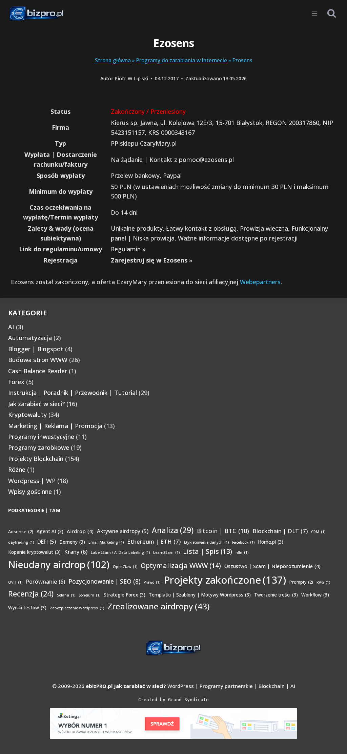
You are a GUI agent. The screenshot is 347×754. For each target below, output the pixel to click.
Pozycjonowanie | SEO (104, 581)
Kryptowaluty (27, 415)
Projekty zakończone (225, 580)
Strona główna (113, 60)
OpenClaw (125, 566)
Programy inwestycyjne (41, 437)
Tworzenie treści (276, 594)
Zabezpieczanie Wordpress (77, 608)
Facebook (243, 542)
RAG (323, 582)
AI (11, 327)
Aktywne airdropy (122, 531)
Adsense (20, 532)
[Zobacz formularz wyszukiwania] (331, 13)
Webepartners (260, 282)
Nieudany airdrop (58, 564)
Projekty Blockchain (35, 459)
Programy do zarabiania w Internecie (181, 60)
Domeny (72, 542)
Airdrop (80, 531)
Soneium (89, 595)
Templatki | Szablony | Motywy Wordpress (200, 594)
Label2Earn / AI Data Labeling (120, 552)
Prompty (301, 582)
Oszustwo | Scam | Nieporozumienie (272, 566)
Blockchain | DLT (280, 531)
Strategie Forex (124, 594)
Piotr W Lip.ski (131, 78)
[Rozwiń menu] (314, 13)
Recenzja (31, 594)
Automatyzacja (30, 338)
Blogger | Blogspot (35, 349)
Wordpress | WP (32, 481)
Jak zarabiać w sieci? (36, 404)
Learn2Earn (166, 552)
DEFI (46, 541)
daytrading (21, 542)
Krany (75, 552)
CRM (318, 531)
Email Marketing (106, 542)
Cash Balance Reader (37, 371)
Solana (66, 595)
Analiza (172, 530)
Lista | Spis (207, 551)
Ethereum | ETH (154, 541)
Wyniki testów (27, 607)
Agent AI (50, 531)
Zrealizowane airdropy (158, 606)
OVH (15, 582)
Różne (16, 469)
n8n (242, 552)
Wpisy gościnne (30, 491)
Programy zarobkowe (38, 447)
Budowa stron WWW (37, 360)
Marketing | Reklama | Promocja (55, 426)
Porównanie (45, 581)
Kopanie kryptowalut (34, 552)
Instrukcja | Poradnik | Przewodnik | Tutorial (72, 393)
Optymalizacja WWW (181, 565)
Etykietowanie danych (206, 542)
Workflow (315, 594)
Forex (16, 382)
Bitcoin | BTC (223, 531)
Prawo (152, 582)
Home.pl (270, 542)
